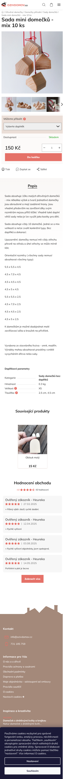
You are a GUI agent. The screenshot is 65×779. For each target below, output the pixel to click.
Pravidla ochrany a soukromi (19, 666)
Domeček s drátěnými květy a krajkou (24, 720)
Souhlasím (33, 770)
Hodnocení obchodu (32, 482)
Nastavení (32, 761)
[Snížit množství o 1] (44, 148)
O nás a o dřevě (12, 661)
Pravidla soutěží (12, 686)
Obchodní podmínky (14, 671)
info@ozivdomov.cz (21, 636)
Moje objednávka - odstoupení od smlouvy (27, 681)
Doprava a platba (13, 676)
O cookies (40, 753)
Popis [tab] (32, 185)
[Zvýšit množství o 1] (59, 148)
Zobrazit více (32, 578)
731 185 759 (18, 643)
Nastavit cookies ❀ (13, 696)
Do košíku (33, 157)
